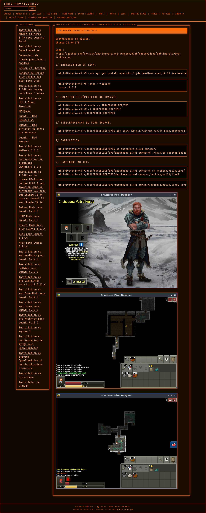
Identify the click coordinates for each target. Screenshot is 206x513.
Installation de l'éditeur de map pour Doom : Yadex (31, 89)
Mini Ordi (67, 13)
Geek (123, 13)
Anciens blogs (138, 13)
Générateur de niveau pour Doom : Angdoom (32, 58)
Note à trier (16, 17)
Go (32, 8)
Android (179, 13)
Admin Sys (21, 13)
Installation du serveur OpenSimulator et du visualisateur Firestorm (31, 360)
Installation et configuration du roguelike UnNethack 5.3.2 (31, 160)
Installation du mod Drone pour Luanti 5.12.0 (30, 305)
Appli (102, 13)
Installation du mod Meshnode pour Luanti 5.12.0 (31, 318)
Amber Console (125, 509)
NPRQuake (25, 111)
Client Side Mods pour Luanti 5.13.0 (32, 226)
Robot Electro (86, 13)
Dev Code (36, 13)
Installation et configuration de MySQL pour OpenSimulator (31, 342)
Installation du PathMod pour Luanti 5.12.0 (30, 267)
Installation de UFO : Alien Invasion (30, 102)
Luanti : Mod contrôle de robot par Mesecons (31, 128)
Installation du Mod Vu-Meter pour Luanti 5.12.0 (31, 255)
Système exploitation (40, 17)
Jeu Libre (52, 13)
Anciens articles (66, 17)
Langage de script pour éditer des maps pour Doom (31, 76)
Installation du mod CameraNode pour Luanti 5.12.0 (32, 280)
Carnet (7, 13)
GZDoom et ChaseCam (32, 67)
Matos (113, 13)
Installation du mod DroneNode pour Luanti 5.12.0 (32, 293)
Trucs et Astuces (160, 13)
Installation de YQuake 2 (30, 329)
